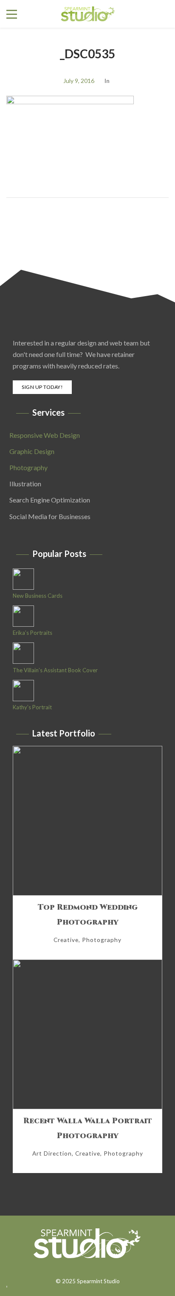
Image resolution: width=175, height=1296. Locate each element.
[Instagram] (94, 1268)
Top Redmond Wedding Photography (88, 915)
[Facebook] (83, 1268)
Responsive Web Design (44, 435)
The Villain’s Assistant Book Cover (55, 670)
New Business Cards (37, 596)
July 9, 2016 (78, 80)
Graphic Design (31, 451)
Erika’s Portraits (32, 633)
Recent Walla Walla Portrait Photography (87, 1128)
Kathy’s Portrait (32, 707)
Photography (28, 467)
